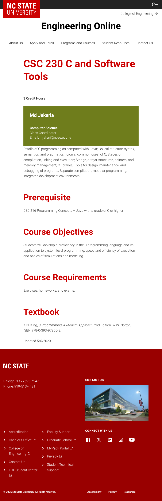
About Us (16, 43)
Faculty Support (58, 432)
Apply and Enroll (42, 43)
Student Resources (116, 43)
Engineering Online (81, 25)
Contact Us (144, 43)
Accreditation (18, 432)
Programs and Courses (78, 43)
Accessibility (94, 491)
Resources (129, 491)
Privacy (112, 491)
